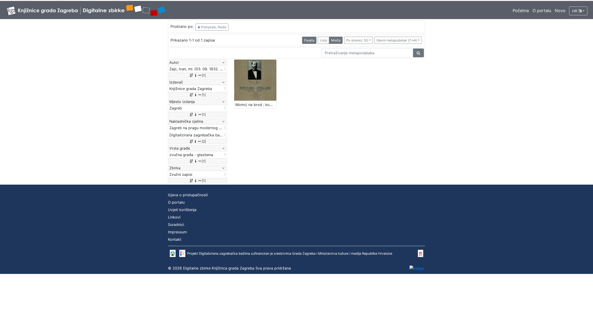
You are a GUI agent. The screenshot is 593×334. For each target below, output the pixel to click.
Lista (323, 40)
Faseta (309, 40)
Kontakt (174, 239)
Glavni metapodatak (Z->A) (396, 40)
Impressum (177, 232)
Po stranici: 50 (357, 40)
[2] (204, 141)
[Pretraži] (418, 52)
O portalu (542, 10)
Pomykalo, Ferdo (213, 27)
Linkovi (174, 217)
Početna (521, 10)
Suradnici (176, 224)
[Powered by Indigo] (417, 268)
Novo (560, 10)
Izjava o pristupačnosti (188, 195)
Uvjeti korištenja (182, 209)
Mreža (336, 40)
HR (575, 11)
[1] (204, 75)
